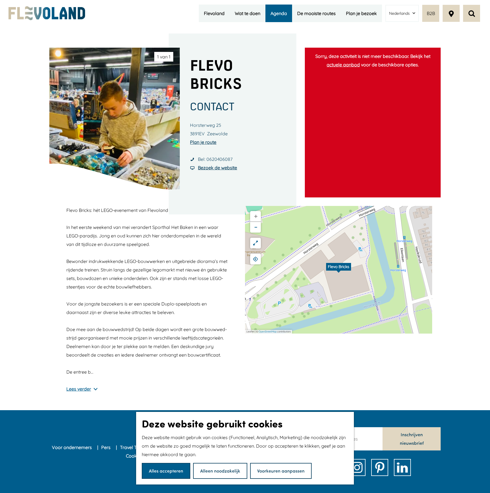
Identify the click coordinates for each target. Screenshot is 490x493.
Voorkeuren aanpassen (281, 471)
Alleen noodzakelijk (220, 471)
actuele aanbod (343, 65)
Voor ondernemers (72, 447)
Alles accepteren (166, 471)
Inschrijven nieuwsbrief (412, 438)
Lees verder (78, 389)
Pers (106, 447)
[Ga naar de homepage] (47, 13)
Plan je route (203, 142)
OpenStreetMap (267, 331)
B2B (431, 13)
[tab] (163, 57)
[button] (338, 269)
